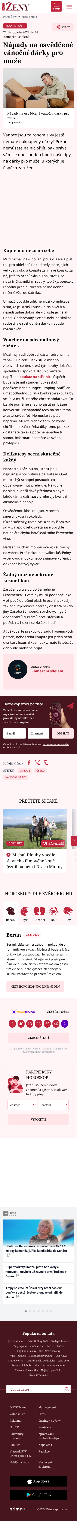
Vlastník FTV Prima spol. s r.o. (20, 1453)
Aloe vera (63, 1360)
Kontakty (44, 1427)
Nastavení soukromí (45, 1464)
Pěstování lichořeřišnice (25, 1365)
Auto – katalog (18, 1355)
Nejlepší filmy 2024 (37, 1341)
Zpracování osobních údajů (48, 1436)
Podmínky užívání (16, 1436)
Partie (50, 1346)
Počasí (60, 1346)
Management (47, 1407)
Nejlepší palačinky (51, 1370)
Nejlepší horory (60, 1341)
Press (42, 1414)
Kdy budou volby (26, 1350)
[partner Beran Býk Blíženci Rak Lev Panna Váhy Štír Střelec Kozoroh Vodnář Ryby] (54, 1105)
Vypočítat (38, 1119)
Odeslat (63, 733)
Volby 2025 (62, 1355)
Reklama (15, 1420)
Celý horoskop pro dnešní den (35, 986)
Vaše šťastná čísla (58, 1012)
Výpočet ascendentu (54, 1365)
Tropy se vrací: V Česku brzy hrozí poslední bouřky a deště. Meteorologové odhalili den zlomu (35, 1292)
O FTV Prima (18, 1407)
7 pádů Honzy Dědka (40, 1355)
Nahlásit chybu (19, 1462)
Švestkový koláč (39, 1374)
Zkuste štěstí (38, 1038)
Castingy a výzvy (49, 1420)
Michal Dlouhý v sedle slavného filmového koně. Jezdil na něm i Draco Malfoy (34, 860)
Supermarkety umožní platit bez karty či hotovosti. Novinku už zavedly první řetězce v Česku (36, 1271)
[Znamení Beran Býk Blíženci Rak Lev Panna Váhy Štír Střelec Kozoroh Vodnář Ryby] (38, 733)
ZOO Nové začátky (49, 1350)
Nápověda (45, 1445)
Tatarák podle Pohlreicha (41, 1360)
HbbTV (14, 1427)
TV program (20, 1346)
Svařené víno (15, 1360)
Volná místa (17, 1414)
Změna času (37, 1346)
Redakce (44, 1451)
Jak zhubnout (16, 1341)
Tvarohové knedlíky (26, 1370)
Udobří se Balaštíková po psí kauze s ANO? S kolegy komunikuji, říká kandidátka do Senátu (36, 1248)
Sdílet (61, 28)
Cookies (15, 1445)
